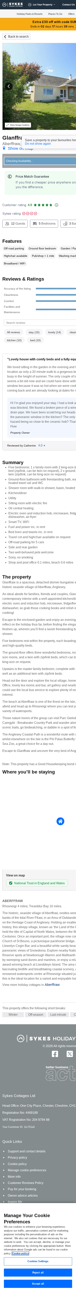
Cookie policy (20, 1253)
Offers (71, 14)
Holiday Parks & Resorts (29, 14)
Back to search (18, 36)
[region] (38, 1247)
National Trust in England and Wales (39, 883)
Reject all (38, 1272)
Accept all (38, 1283)
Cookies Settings (37, 1261)
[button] (9, 86)
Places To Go (55, 14)
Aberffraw (52, 985)
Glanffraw (15, 138)
